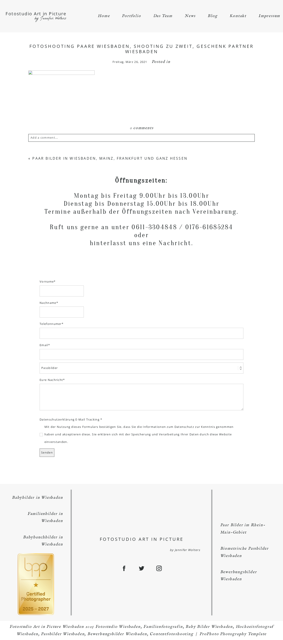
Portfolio (131, 16)
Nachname (48, 303)
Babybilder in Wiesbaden (37, 497)
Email (44, 345)
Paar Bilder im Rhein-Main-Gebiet (242, 529)
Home (104, 16)
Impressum (269, 16)
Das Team (162, 16)
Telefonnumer (51, 324)
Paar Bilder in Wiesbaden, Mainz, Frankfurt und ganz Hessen (109, 158)
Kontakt (237, 16)
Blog (212, 16)
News (190, 16)
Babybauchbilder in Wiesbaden (43, 541)
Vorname (47, 281)
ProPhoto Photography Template (232, 634)
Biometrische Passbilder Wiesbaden (244, 552)
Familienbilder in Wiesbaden (45, 517)
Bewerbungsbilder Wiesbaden (238, 576)
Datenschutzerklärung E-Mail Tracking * (71, 419)
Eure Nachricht (51, 380)
